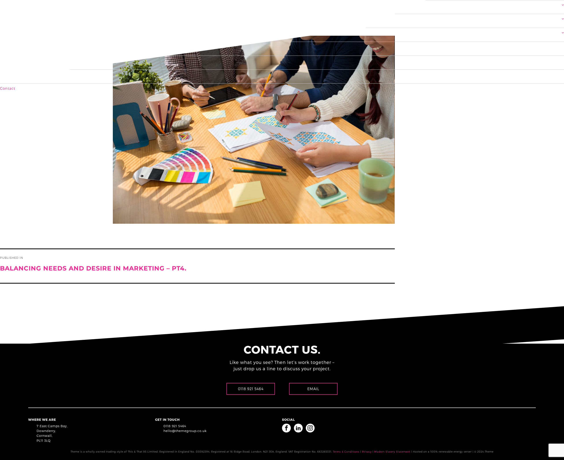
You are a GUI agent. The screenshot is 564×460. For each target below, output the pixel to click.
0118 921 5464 (174, 426)
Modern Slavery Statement (392, 451)
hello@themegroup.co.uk (185, 431)
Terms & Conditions (346, 451)
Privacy (367, 451)
